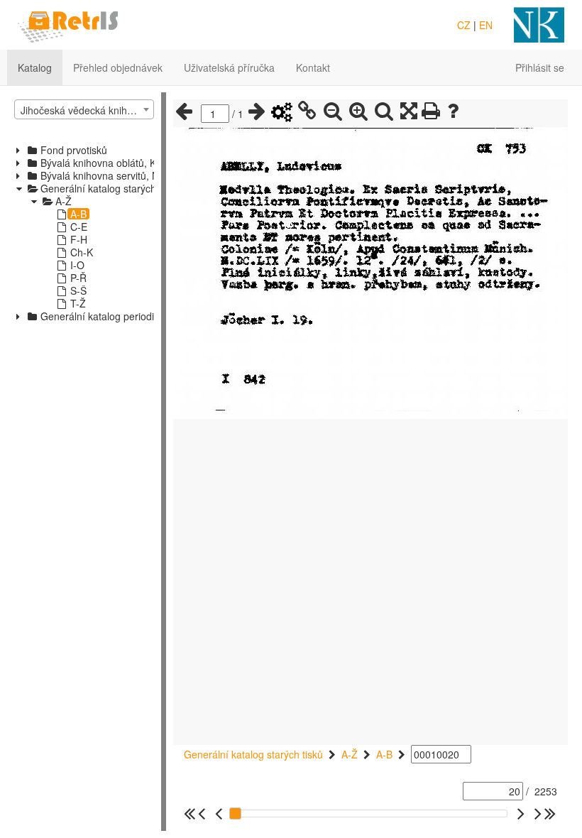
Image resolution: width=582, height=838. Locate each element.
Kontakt (313, 67)
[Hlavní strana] (68, 23)
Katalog (35, 67)
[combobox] (84, 109)
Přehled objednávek (118, 67)
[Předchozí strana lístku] (183, 111)
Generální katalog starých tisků (253, 754)
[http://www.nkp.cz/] (539, 23)
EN (486, 25)
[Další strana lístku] (257, 111)
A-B (384, 754)
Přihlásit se (539, 67)
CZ (464, 25)
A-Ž (349, 754)
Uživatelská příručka (229, 67)
